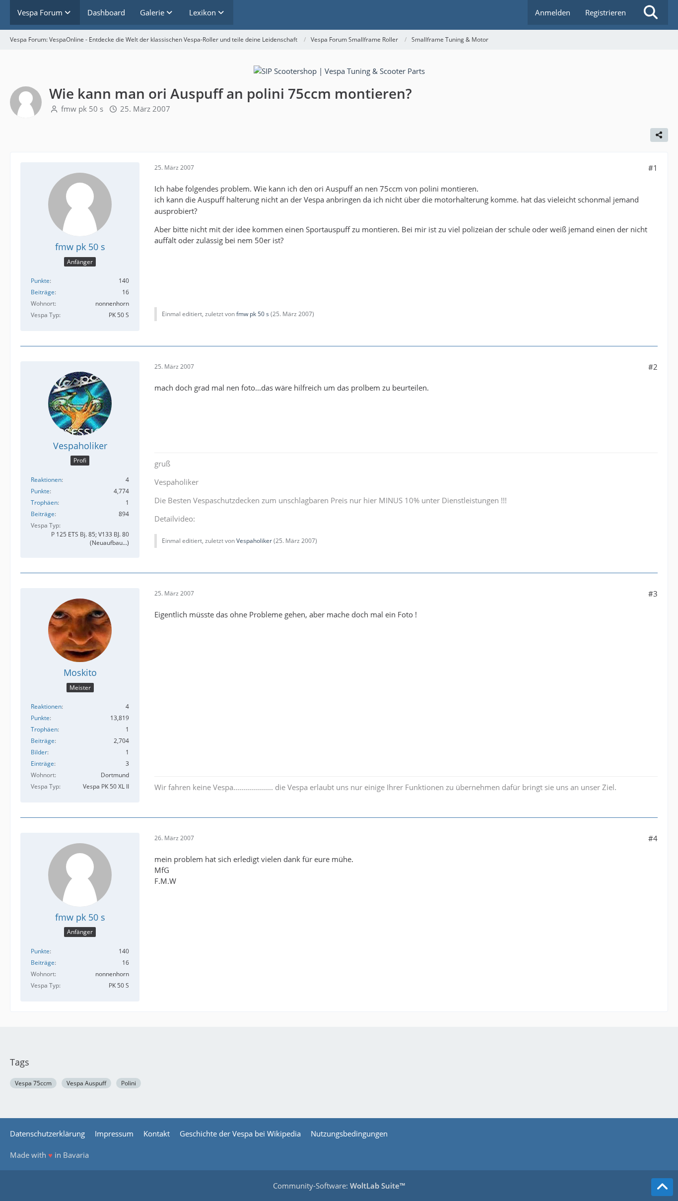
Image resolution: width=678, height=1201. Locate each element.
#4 (653, 838)
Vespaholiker (254, 540)
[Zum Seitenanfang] (662, 1187)
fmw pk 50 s (82, 109)
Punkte (40, 280)
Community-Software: (339, 1186)
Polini (128, 1083)
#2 (653, 367)
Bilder (39, 752)
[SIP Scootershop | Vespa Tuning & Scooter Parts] (339, 70)
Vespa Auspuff (86, 1083)
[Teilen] (659, 135)
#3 (653, 594)
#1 (653, 168)
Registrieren (605, 12)
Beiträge (43, 292)
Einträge (42, 763)
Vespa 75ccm (33, 1083)
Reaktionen (46, 479)
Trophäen (44, 502)
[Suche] (650, 12)
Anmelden (552, 12)
